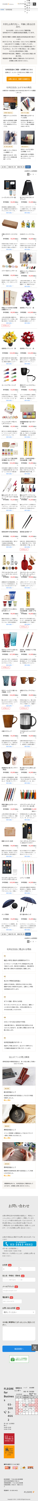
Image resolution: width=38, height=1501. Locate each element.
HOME (2, 9)
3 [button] (33, 174)
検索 (34, 4)
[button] (35, 174)
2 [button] (30, 174)
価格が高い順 (21, 167)
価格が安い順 (12, 167)
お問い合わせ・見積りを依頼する (19, 79)
